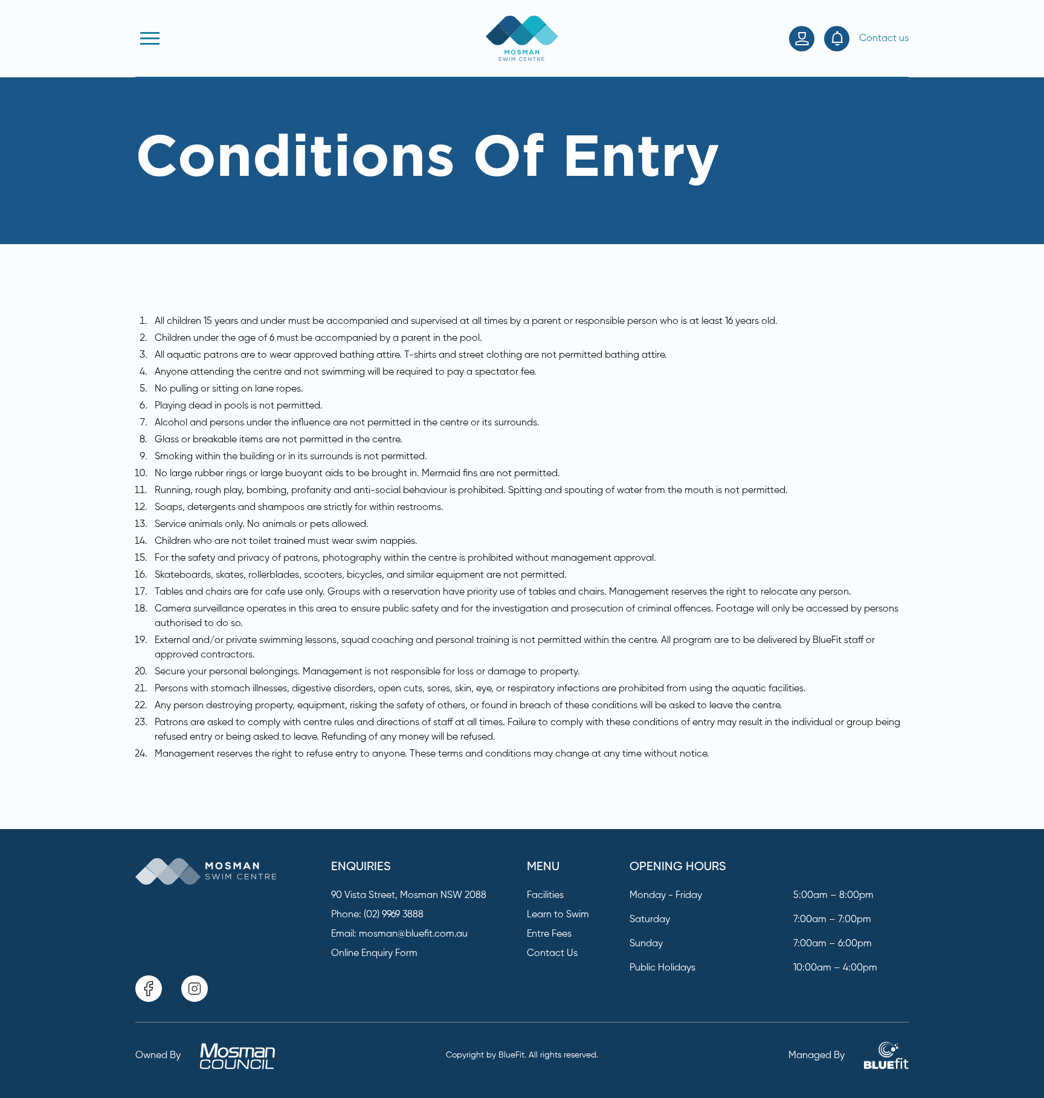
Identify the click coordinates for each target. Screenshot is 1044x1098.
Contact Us (552, 953)
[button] (149, 38)
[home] (522, 38)
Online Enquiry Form (374, 953)
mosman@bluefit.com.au (413, 934)
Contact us (884, 39)
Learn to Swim (558, 915)
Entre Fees (549, 934)
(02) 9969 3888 (394, 915)
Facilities (545, 895)
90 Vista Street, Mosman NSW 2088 (408, 895)
